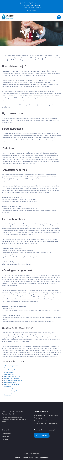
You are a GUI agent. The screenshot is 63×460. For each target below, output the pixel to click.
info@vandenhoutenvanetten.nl (32, 7)
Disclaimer (17, 457)
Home (26, 36)
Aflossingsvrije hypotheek (12, 391)
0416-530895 (32, 10)
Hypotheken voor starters (12, 376)
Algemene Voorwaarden (42, 457)
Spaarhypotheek (9, 374)
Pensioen (4, 442)
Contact (44, 435)
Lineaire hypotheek (10, 389)
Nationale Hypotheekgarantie (13, 380)
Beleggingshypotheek (11, 366)
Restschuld (7, 386)
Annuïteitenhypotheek (10, 370)
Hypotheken (5, 436)
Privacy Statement (28, 457)
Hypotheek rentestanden (11, 384)
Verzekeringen (6, 433)
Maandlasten (8, 395)
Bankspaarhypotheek (10, 393)
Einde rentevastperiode (11, 368)
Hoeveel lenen (8, 372)
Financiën (5, 439)
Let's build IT (35, 453)
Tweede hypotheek (10, 382)
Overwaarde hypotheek (11, 378)
